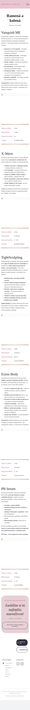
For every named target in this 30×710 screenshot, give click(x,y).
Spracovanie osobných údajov (17, 696)
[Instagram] (22, 663)
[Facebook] (18, 663)
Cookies (8, 696)
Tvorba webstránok (10, 691)
